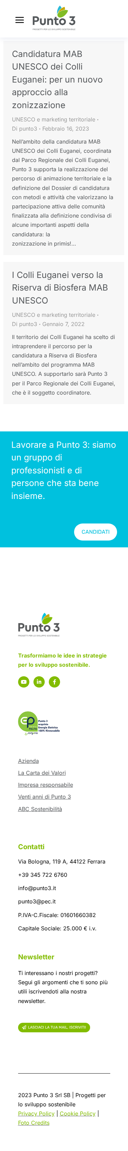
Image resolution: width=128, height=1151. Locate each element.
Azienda (28, 760)
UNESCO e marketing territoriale (53, 119)
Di (24, 128)
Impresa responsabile (45, 784)
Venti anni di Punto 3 (44, 796)
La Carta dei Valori (42, 772)
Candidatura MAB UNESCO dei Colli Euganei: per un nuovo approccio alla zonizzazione (57, 79)
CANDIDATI (96, 532)
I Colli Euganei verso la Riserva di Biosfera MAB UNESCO (60, 288)
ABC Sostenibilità (40, 809)
